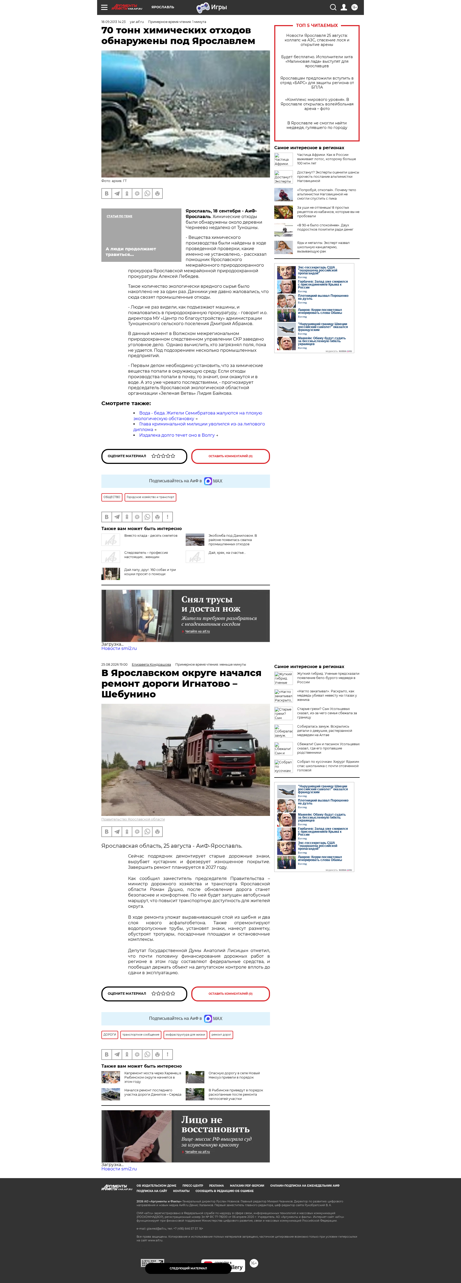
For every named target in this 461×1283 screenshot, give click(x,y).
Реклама (216, 1185)
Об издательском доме (156, 1185)
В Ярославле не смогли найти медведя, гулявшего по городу (317, 125)
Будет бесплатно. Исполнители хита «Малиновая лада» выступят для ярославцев (317, 61)
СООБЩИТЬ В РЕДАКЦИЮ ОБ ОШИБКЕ (225, 1191)
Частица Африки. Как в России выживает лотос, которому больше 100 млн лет (326, 159)
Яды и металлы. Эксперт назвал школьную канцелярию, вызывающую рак (323, 247)
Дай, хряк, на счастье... (227, 553)
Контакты (181, 1191)
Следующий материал (188, 1268)
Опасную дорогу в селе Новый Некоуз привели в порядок (234, 1075)
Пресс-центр (192, 1185)
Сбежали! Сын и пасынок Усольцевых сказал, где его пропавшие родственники (328, 748)
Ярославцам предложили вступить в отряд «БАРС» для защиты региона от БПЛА (317, 83)
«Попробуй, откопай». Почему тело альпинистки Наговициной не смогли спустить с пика (326, 194)
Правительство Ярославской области (133, 819)
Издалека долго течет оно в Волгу (177, 435)
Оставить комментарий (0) (231, 456)
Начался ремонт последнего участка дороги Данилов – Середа (152, 1092)
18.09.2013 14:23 (113, 22)
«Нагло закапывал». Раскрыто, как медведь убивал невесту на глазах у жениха (327, 695)
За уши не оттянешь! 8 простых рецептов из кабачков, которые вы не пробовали (328, 212)
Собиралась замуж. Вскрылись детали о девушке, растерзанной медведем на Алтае (324, 730)
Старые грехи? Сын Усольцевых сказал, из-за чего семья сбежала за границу (327, 713)
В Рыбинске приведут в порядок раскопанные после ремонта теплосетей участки (236, 1094)
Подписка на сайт (152, 1191)
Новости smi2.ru (119, 648)
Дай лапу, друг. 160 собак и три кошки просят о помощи (150, 572)
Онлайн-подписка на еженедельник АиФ (305, 1185)
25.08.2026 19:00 (114, 664)
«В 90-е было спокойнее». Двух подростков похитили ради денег (325, 227)
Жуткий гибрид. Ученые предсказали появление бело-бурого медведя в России (328, 678)
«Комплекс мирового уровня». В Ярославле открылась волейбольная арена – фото (317, 104)
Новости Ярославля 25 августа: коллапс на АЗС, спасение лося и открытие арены (317, 40)
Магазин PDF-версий (247, 1185)
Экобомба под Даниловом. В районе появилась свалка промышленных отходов (233, 540)
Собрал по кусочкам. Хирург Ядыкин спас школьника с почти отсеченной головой (328, 766)
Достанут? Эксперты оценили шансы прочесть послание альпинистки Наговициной (328, 176)
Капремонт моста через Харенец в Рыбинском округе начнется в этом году (152, 1077)
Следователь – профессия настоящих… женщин (146, 555)
